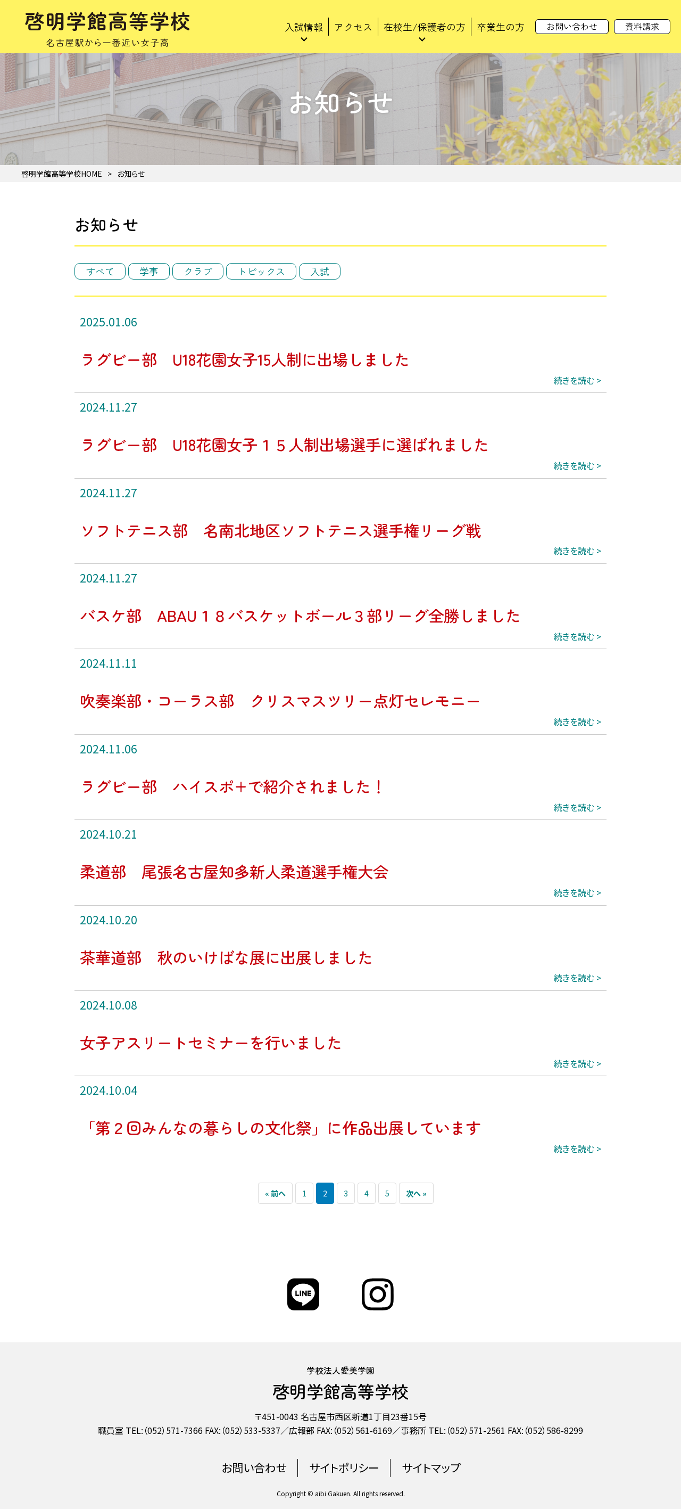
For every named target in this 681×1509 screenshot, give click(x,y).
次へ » (416, 1193)
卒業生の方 (501, 27)
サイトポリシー (344, 1467)
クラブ (198, 271)
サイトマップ (431, 1467)
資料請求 (642, 26)
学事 (149, 271)
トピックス (261, 271)
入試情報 (304, 27)
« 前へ (275, 1193)
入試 (319, 271)
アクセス (353, 27)
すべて (100, 271)
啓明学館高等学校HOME (61, 173)
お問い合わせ (571, 26)
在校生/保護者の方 (425, 27)
